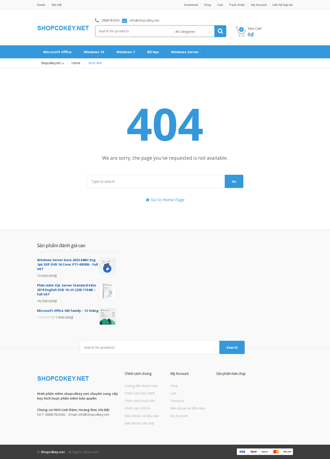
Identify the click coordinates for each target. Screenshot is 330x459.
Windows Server (185, 52)
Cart (220, 5)
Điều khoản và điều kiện (142, 416)
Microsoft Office (57, 52)
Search (232, 347)
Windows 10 (94, 52)
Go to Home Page (167, 199)
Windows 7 (126, 52)
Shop (207, 5)
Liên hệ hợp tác (283, 5)
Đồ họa (153, 52)
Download (191, 5)
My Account (259, 5)
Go (234, 181)
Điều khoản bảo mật (139, 423)
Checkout (177, 401)
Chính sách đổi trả (138, 408)
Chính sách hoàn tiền (140, 401)
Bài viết (57, 5)
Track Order (237, 5)
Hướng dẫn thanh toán (141, 386)
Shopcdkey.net (51, 63)
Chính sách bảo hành (140, 393)
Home (41, 5)
